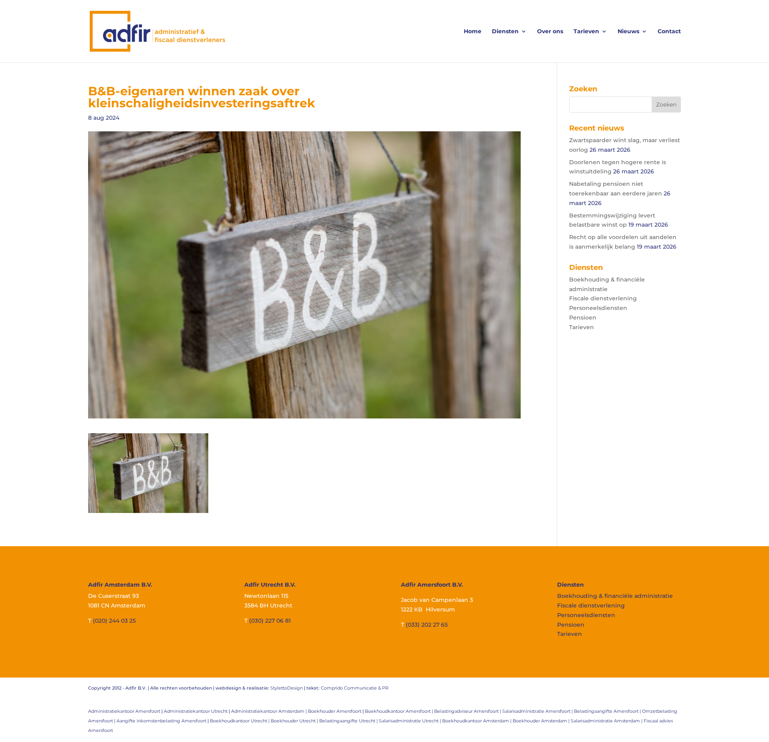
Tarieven (586, 31)
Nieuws (628, 31)
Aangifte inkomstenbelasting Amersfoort (161, 721)
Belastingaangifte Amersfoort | (608, 711)
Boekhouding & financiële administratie (615, 595)
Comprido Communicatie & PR (355, 688)
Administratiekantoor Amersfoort (124, 711)
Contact (669, 31)
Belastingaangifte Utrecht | (349, 721)
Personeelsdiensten (598, 308)
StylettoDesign (286, 688)
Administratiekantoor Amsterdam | (269, 711)
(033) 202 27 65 (427, 624)
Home (472, 31)
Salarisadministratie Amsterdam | (607, 721)
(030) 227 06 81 (270, 620)
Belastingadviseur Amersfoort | (468, 711)
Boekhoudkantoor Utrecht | (240, 721)
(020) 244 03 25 (114, 620)
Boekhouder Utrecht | (295, 721)
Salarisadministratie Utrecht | (410, 721)
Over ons (550, 31)
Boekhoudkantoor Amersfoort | (399, 711)
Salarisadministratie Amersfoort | (538, 711)
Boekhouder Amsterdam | (542, 721)
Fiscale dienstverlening (603, 298)
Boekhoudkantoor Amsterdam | (477, 721)
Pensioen (582, 317)
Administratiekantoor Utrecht (195, 711)
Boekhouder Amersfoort (334, 711)
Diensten (505, 31)
